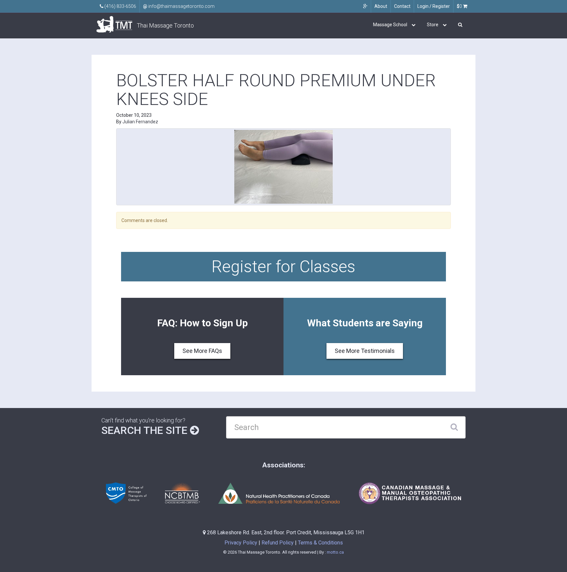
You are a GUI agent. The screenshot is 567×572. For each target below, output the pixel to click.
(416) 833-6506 (119, 6)
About (380, 6)
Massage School (390, 24)
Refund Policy (278, 543)
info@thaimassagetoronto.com (179, 6)
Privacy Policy (240, 543)
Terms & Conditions (320, 543)
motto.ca (335, 552)
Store (432, 24)
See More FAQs (202, 350)
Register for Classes (283, 266)
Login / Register (433, 6)
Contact (402, 6)
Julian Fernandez (140, 121)
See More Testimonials (365, 350)
